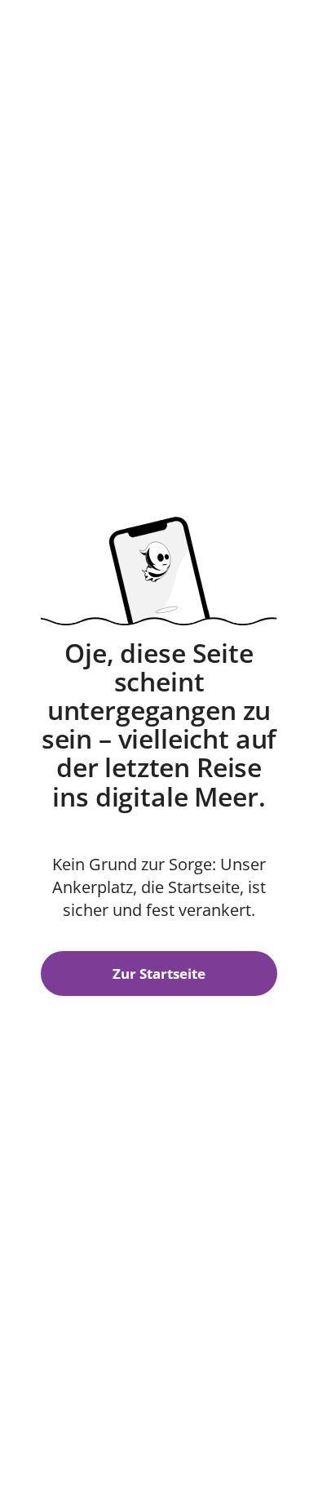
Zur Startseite (159, 973)
